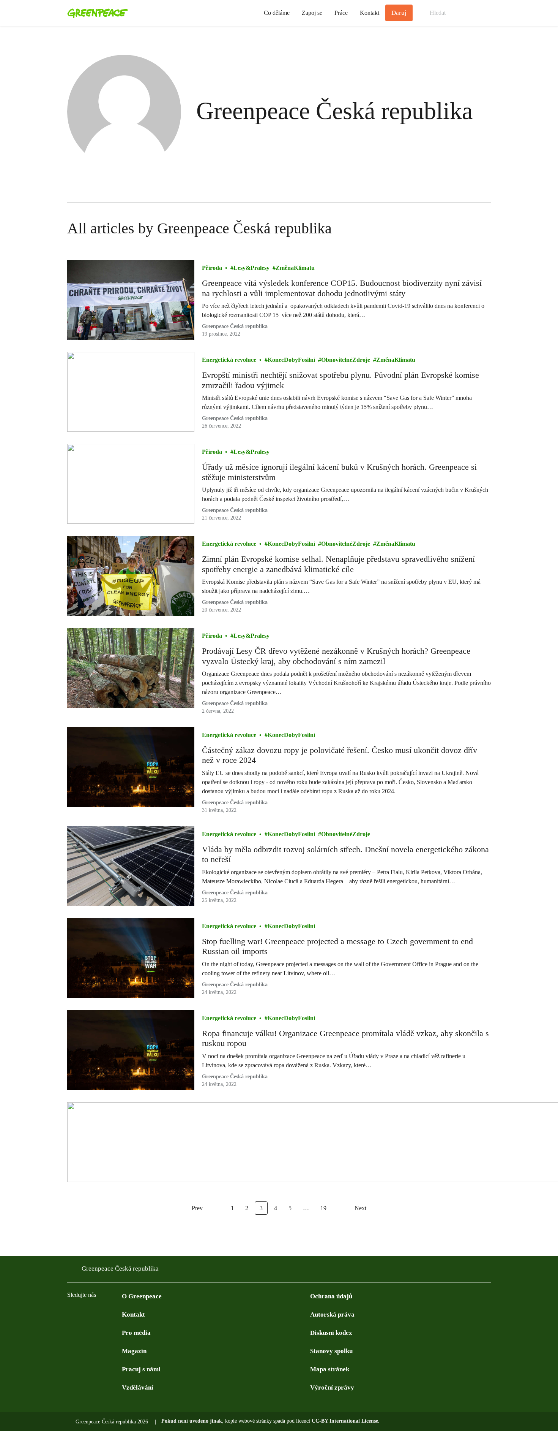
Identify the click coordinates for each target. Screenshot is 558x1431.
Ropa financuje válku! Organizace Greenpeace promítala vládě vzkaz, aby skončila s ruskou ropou (345, 1038)
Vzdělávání (137, 1387)
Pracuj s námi (141, 1369)
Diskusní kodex (331, 1332)
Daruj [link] (399, 12)
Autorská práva (332, 1314)
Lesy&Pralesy (251, 268)
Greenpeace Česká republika (235, 326)
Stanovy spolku (331, 1351)
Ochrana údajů (331, 1296)
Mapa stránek (329, 1369)
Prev (197, 1208)
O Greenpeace (142, 1296)
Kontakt (369, 13)
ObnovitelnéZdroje (345, 360)
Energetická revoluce (229, 360)
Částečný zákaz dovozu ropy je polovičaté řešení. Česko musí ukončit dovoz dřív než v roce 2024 (339, 755)
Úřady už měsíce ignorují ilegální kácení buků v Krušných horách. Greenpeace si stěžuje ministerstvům (339, 472)
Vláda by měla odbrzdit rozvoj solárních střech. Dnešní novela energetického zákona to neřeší (345, 854)
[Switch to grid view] (483, 228)
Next (360, 1208)
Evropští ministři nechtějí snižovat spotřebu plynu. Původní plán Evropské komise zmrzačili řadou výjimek (340, 380)
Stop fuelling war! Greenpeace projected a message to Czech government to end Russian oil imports (337, 946)
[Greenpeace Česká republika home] (95, 13)
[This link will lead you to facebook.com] (71, 1313)
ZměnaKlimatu (295, 268)
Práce (341, 13)
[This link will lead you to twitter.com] (86, 1313)
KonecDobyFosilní (291, 360)
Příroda (212, 268)
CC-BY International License (345, 1421)
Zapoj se (312, 13)
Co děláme (277, 13)
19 (323, 1208)
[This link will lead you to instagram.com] (117, 1313)
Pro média (136, 1332)
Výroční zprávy (332, 1387)
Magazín (134, 1351)
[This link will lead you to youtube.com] (102, 1313)
